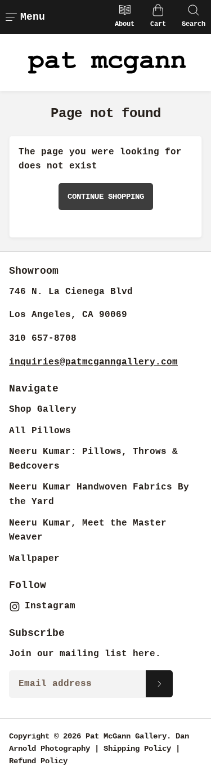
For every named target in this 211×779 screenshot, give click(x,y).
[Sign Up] (159, 683)
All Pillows (40, 431)
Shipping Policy (137, 748)
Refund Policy (38, 760)
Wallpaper (34, 559)
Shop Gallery (43, 409)
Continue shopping (106, 196)
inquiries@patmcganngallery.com (93, 362)
